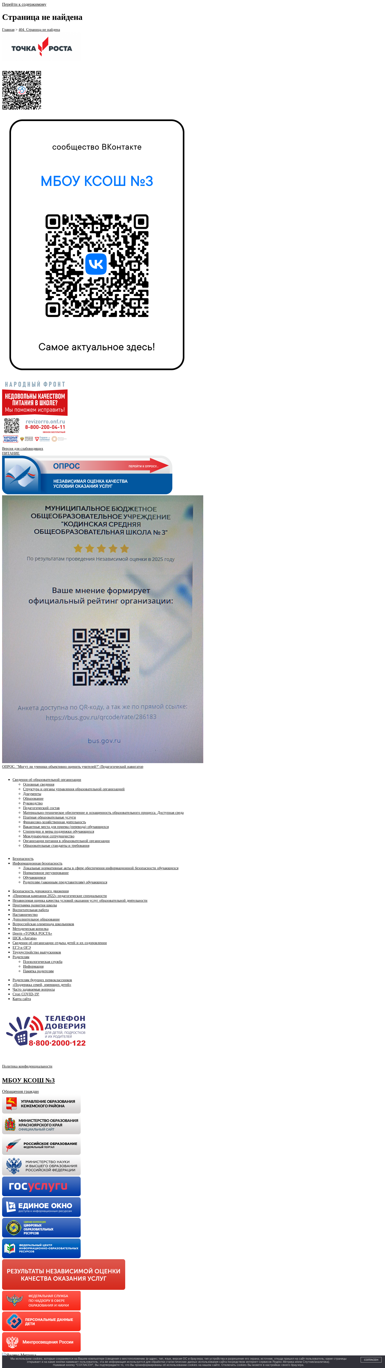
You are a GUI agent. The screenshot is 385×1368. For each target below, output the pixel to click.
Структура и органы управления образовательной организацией (74, 789)
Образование (33, 799)
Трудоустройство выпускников (37, 952)
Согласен (371, 1359)
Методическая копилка (30, 929)
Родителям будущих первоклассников (42, 980)
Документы (32, 794)
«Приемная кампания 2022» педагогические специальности (60, 896)
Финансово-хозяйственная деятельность (54, 822)
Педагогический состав (41, 808)
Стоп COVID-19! (26, 994)
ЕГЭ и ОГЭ (22, 948)
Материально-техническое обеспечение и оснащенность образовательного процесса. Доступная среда (103, 813)
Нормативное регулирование (46, 873)
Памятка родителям (38, 971)
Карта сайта (22, 999)
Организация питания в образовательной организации (66, 841)
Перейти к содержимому (24, 4)
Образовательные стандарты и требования (56, 846)
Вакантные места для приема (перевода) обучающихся (66, 827)
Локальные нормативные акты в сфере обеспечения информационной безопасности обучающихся (100, 868)
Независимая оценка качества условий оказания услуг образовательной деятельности (80, 900)
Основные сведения (38, 784)
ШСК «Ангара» (25, 938)
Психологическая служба (42, 962)
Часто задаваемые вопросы (34, 989)
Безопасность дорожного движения (41, 891)
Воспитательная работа (31, 910)
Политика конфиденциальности (27, 1066)
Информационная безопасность (37, 863)
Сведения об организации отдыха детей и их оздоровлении (60, 943)
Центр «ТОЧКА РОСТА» (32, 933)
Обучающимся (34, 877)
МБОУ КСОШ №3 (28, 1080)
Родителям (21, 957)
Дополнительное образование (36, 919)
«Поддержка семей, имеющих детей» (42, 985)
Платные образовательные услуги (49, 817)
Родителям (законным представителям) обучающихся (65, 882)
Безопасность (23, 859)
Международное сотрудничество (48, 836)
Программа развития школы (35, 905)
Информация (33, 966)
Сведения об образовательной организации (47, 780)
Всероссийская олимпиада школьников (43, 924)
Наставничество (25, 915)
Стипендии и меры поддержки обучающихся (58, 831)
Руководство (33, 803)
